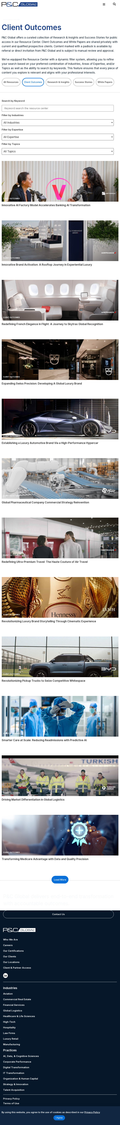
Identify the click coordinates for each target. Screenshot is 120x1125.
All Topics (9, 151)
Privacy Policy (11, 1098)
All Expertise (11, 137)
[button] (104, 4)
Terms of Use (11, 1103)
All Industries (11, 122)
